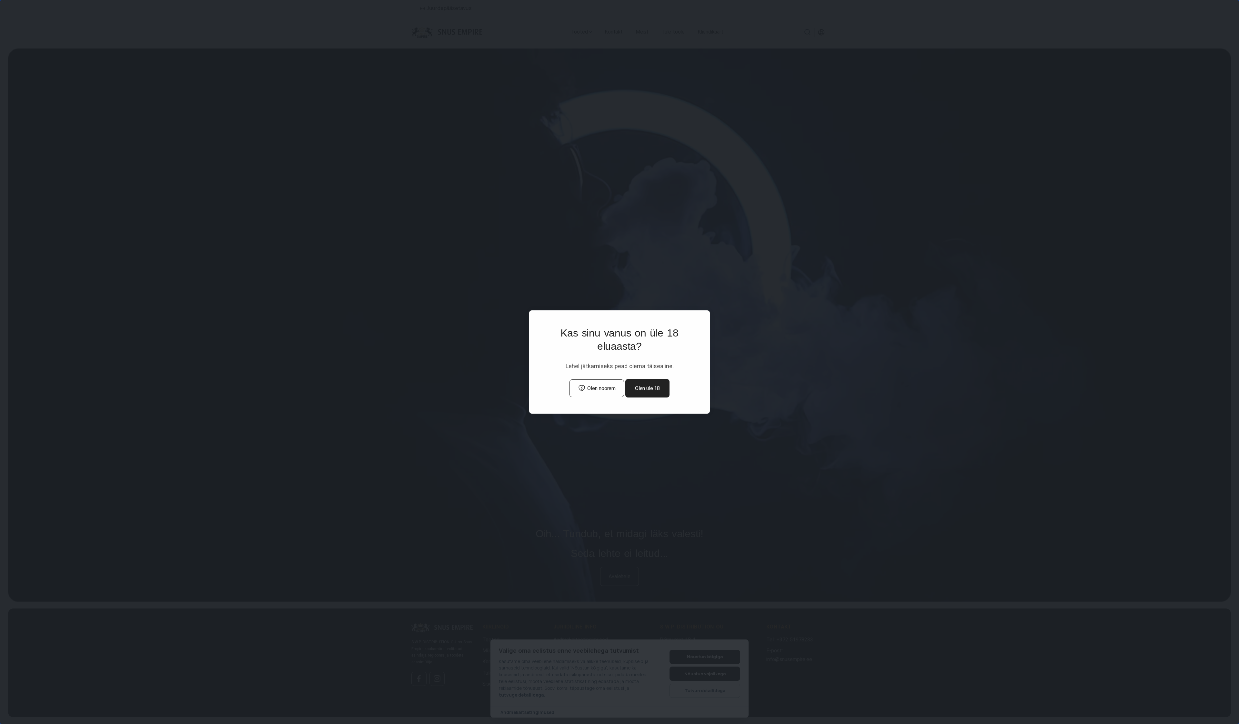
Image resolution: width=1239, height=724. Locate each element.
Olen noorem (601, 388)
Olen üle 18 (647, 388)
